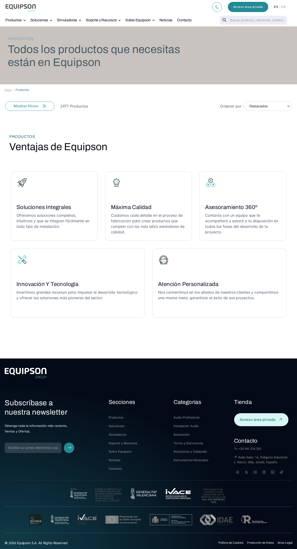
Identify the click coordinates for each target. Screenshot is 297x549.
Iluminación (182, 434)
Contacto (184, 20)
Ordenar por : (232, 106)
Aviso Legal (285, 542)
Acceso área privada (248, 7)
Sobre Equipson (138, 20)
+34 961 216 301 (249, 449)
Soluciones (39, 20)
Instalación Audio (186, 426)
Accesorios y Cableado (190, 451)
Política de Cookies (230, 542)
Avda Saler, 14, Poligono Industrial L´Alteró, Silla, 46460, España (260, 459)
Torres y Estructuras (188, 443)
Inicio (8, 90)
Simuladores (67, 20)
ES (276, 7)
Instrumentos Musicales (191, 460)
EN (283, 7)
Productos (13, 20)
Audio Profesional (186, 417)
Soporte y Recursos (101, 20)
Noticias (165, 20)
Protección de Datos (260, 542)
